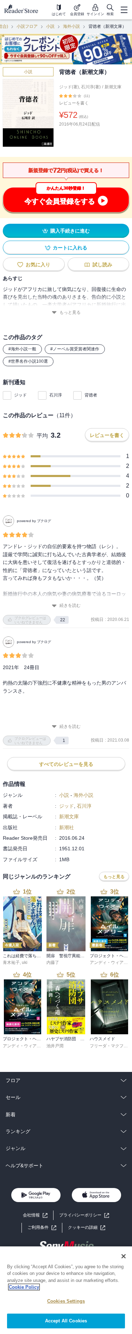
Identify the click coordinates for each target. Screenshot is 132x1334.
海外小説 (71, 26)
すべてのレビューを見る (66, 764)
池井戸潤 (54, 1045)
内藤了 (52, 962)
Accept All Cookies (66, 1320)
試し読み (102, 264)
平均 (42, 436)
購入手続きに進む (70, 231)
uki (24, 962)
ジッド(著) (69, 86)
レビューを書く (74, 103)
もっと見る (70, 312)
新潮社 (66, 827)
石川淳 (55, 395)
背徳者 (90, 395)
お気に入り (38, 264)
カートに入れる (70, 247)
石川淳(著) (91, 86)
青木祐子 (11, 962)
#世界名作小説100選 (28, 361)
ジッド (20, 395)
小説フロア (27, 26)
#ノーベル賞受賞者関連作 (74, 349)
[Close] (123, 1256)
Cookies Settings (66, 1301)
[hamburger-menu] (124, 10)
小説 (50, 26)
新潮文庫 (113, 86)
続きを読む (70, 605)
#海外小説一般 (22, 349)
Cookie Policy (24, 1287)
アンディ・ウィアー (109, 962)
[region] (66, 1290)
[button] (86, 1227)
